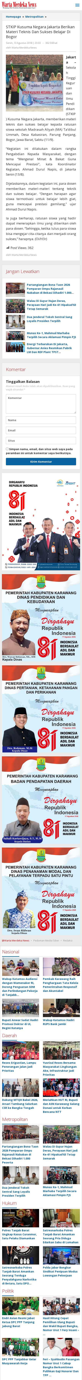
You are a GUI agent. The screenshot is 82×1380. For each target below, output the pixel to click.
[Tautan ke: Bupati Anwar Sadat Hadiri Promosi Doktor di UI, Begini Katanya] (20, 1008)
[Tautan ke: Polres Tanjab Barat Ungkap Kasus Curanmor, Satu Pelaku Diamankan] (20, 1218)
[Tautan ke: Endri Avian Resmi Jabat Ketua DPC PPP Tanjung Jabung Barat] (20, 1306)
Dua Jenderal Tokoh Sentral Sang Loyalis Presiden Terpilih (16, 1191)
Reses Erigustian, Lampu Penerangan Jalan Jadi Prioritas (19, 1066)
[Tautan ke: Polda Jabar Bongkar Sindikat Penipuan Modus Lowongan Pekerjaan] (61, 1255)
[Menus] (77, 5)
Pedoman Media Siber (46, 940)
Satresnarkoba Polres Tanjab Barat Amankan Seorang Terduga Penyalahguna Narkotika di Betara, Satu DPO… (19, 1275)
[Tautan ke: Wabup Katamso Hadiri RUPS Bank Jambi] (61, 1008)
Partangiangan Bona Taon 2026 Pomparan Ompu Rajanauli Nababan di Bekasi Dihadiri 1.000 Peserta (20, 1154)
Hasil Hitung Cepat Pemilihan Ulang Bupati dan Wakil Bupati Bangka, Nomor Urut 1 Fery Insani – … (61, 1326)
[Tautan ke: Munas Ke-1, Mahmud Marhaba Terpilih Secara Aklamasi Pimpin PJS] (61, 1175)
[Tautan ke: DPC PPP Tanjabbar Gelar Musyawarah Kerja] (20, 1347)
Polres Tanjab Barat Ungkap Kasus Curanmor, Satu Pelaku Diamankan (19, 1234)
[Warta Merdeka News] (19, 5)
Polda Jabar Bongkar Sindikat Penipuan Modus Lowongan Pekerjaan (60, 1271)
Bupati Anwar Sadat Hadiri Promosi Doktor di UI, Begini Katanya (20, 1024)
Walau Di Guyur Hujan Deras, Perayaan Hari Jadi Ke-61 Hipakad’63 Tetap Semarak (51, 305)
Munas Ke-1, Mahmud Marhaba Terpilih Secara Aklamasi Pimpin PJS (59, 1191)
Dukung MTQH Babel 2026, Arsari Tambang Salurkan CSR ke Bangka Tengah (20, 1104)
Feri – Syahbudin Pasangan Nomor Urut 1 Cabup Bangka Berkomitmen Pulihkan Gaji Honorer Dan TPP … (61, 1367)
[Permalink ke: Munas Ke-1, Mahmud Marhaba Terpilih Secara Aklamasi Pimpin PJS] (15, 335)
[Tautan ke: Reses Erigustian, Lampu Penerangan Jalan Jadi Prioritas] (20, 1050)
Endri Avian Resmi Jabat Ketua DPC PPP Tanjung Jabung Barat (18, 1322)
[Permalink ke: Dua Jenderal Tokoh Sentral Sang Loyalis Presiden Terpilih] (15, 322)
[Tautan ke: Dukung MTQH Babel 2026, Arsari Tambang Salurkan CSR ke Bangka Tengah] (20, 1088)
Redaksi (67, 940)
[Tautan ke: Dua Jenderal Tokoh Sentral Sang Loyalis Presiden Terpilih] (20, 1175)
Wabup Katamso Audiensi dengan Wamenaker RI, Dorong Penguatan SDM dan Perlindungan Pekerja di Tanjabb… (20, 987)
